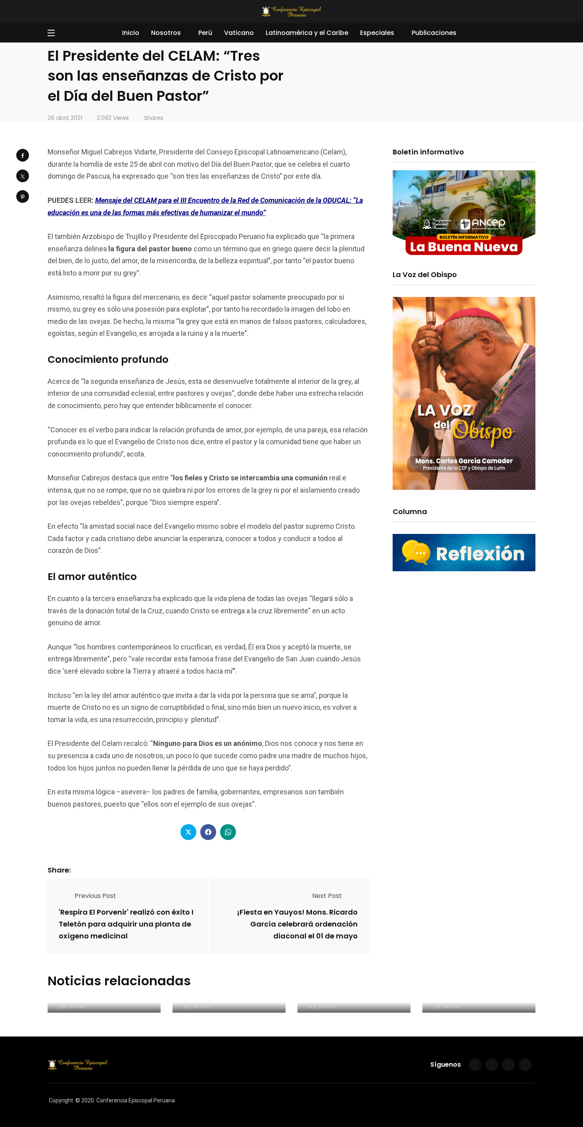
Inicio (130, 32)
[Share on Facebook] (22, 155)
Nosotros (166, 32)
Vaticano (239, 32)
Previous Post (95, 895)
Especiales (377, 32)
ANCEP (77, 1005)
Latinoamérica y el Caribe (307, 32)
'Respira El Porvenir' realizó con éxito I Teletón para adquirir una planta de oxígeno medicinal (126, 924)
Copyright (61, 1100)
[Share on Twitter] (22, 176)
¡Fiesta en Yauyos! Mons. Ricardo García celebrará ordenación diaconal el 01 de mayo (297, 924)
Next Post (327, 895)
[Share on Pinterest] (22, 196)
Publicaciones (434, 32)
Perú (205, 32)
